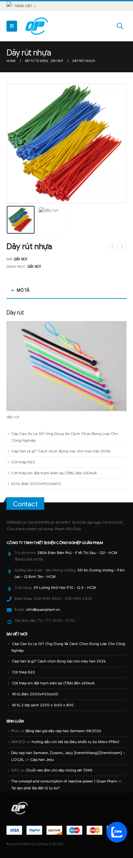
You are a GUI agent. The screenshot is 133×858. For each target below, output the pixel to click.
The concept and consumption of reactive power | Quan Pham (64, 781)
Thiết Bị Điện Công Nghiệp (57, 542)
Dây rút (34, 266)
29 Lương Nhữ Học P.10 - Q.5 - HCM (65, 587)
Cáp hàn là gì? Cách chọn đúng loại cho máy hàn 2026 (60, 451)
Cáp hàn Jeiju (42, 759)
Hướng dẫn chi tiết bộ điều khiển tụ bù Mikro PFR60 (75, 742)
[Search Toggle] (120, 26)
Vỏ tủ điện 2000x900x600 (36, 483)
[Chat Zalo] (117, 832)
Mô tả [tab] (23, 290)
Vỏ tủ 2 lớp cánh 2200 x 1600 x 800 (43, 705)
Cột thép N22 (23, 461)
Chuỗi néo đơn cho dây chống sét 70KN (59, 770)
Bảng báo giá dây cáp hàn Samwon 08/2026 (63, 731)
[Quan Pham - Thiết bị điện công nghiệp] (37, 26)
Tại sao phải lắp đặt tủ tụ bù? (35, 788)
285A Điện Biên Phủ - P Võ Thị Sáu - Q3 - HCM (77, 552)
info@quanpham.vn (43, 609)
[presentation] (14, 143)
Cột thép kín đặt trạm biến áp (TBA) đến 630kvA (54, 472)
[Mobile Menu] (11, 26)
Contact (25, 504)
